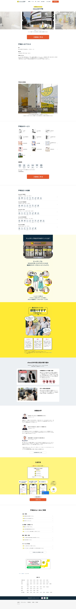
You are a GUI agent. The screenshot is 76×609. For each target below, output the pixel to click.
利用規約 (33, 602)
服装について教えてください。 (28, 526)
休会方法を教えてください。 (28, 539)
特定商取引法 (29, 602)
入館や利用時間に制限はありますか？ (29, 529)
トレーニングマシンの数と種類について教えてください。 (32, 531)
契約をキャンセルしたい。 (28, 520)
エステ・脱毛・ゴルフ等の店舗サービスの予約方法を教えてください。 (34, 548)
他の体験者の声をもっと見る (38, 452)
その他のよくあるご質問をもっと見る (38, 552)
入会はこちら (38, 499)
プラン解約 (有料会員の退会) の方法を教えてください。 (32, 537)
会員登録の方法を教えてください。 (29, 516)
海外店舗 (37, 602)
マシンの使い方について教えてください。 (30, 545)
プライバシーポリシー (23, 602)
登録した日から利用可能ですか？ (29, 518)
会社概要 (18, 602)
